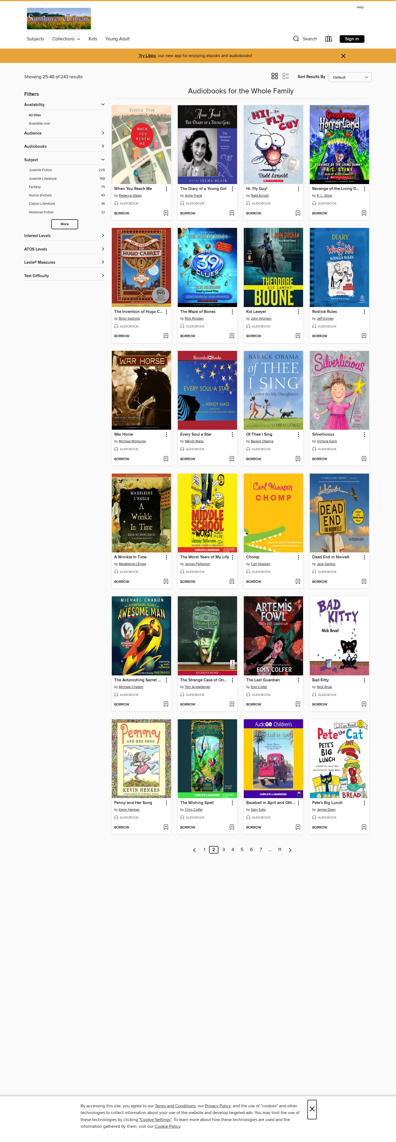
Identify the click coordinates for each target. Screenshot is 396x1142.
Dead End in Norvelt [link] (330, 557)
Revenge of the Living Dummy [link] (337, 188)
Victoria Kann (327, 441)
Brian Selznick (129, 318)
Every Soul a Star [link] (195, 434)
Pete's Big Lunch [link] (327, 803)
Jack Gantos (326, 564)
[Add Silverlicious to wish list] (363, 459)
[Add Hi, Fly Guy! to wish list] (297, 213)
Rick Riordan (194, 318)
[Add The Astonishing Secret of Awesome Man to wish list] (165, 704)
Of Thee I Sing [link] (259, 434)
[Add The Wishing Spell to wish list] (231, 827)
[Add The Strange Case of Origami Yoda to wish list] (231, 704)
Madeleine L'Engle (132, 564)
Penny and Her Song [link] (133, 803)
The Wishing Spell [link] (197, 803)
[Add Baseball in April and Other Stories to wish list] (297, 827)
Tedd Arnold (260, 195)
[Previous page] (194, 850)
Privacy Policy (218, 1106)
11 (279, 850)
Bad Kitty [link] (320, 680)
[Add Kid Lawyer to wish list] (297, 336)
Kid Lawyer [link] (256, 311)
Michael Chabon (131, 687)
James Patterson (197, 564)
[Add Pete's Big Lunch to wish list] (363, 827)
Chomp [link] (252, 557)
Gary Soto (258, 810)
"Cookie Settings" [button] (155, 1119)
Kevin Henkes (129, 810)
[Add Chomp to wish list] (297, 582)
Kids (93, 39)
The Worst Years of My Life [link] (204, 557)
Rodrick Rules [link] (324, 311)
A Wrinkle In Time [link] (130, 557)
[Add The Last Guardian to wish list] (297, 704)
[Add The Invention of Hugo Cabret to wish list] (165, 336)
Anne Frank (193, 195)
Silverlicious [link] (323, 434)
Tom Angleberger (197, 687)
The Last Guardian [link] (263, 680)
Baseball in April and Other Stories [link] (271, 803)
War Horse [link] (123, 434)
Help (360, 7)
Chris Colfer (194, 810)
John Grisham (261, 318)
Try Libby (147, 56)
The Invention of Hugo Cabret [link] (139, 311)
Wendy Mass (194, 441)
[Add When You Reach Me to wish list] (165, 213)
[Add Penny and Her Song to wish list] (165, 827)
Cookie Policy (167, 1126)
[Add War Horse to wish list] (165, 459)
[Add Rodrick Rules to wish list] (363, 336)
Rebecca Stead (130, 195)
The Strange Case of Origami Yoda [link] (205, 680)
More (65, 224)
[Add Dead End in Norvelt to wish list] (363, 582)
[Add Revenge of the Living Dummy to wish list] (363, 213)
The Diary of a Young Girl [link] (203, 188)
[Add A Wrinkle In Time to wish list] (165, 582)
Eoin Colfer (259, 687)
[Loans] (329, 40)
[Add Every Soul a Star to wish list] (231, 459)
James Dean (326, 810)
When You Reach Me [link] (133, 188)
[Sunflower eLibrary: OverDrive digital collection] (59, 19)
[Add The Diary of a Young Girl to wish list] (231, 213)
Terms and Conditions (175, 1106)
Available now (39, 123)
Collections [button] (64, 39)
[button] (304, 40)
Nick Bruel (324, 687)
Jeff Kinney (325, 318)
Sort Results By (311, 76)
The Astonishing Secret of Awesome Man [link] (139, 680)
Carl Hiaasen (260, 564)
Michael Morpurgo (132, 441)
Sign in (352, 39)
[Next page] (290, 850)
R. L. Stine (324, 195)
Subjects (35, 39)
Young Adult (117, 39)
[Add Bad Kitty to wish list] (363, 704)
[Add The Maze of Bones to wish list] (231, 336)
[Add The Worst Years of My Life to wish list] (231, 582)
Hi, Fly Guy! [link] (257, 188)
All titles (35, 115)
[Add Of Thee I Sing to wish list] (297, 459)
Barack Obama (262, 441)
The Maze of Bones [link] (198, 311)
